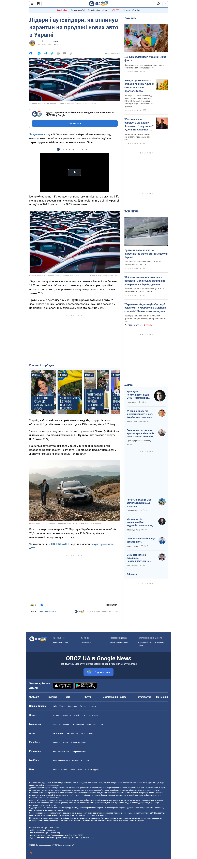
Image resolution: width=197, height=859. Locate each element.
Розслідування (110, 697)
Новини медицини (61, 760)
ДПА (89, 724)
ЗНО (95, 724)
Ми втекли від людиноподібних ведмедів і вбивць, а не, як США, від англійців (140, 522)
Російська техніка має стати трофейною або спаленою (139, 502)
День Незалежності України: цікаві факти (145, 58)
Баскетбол (66, 715)
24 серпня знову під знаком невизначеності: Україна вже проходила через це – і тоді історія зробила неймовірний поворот (140, 414)
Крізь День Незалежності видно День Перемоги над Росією (138, 394)
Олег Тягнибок (132, 566)
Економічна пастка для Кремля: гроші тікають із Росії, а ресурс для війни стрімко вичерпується (140, 433)
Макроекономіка (79, 751)
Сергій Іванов (43, 41)
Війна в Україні (78, 10)
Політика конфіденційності (150, 638)
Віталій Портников (134, 422)
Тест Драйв (58, 733)
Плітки (64, 770)
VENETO (115, 10)
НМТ (102, 724)
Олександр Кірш (133, 530)
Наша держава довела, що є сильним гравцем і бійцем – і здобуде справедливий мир (144, 318)
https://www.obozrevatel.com (124, 782)
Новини (55, 41)
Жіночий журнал (92, 770)
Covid (87, 760)
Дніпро (83, 706)
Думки (128, 384)
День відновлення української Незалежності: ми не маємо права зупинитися (140, 558)
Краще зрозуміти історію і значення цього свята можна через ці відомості (144, 66)
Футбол (56, 715)
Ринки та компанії (61, 751)
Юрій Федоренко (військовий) (139, 441)
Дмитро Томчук (133, 546)
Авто (89, 611)
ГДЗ (55, 724)
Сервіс (90, 733)
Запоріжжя (72, 706)
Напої (65, 742)
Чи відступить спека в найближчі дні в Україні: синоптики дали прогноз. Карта (139, 85)
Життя (87, 697)
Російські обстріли (131, 10)
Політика (52, 697)
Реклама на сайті (60, 642)
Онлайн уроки (78, 724)
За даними (36, 134)
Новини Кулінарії (78, 742)
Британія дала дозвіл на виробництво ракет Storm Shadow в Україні (146, 254)
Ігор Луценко (132, 402)
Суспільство (144, 697)
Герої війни (62, 10)
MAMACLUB (77, 760)
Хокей (76, 715)
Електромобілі (72, 733)
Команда (85, 638)
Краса (72, 770)
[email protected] (63, 838)
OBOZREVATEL (60, 544)
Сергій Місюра (132, 511)
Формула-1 (93, 715)
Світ (67, 697)
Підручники (64, 724)
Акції (83, 733)
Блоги (123, 697)
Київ (55, 706)
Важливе (130, 18)
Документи (86, 642)
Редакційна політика (47, 611)
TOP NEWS (131, 211)
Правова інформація (118, 638)
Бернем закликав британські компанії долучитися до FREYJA (142, 263)
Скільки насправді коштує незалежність (141, 540)
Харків (62, 706)
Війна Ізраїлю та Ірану (98, 10)
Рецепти (57, 742)
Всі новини (162, 697)
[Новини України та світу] (80, 612)
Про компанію (59, 638)
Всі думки (132, 574)
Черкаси (92, 706)
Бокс (84, 715)
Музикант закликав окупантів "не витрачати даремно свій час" (138, 137)
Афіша (56, 770)
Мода (79, 770)
